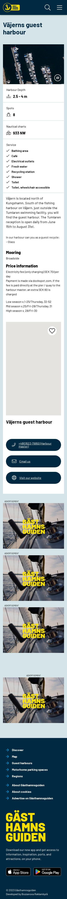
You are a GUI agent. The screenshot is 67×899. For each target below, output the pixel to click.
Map (14, 756)
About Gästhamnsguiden (28, 785)
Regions (17, 776)
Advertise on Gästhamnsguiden (32, 798)
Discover (17, 750)
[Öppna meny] (59, 7)
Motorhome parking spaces (30, 769)
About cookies (21, 791)
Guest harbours (22, 763)
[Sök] (47, 7)
